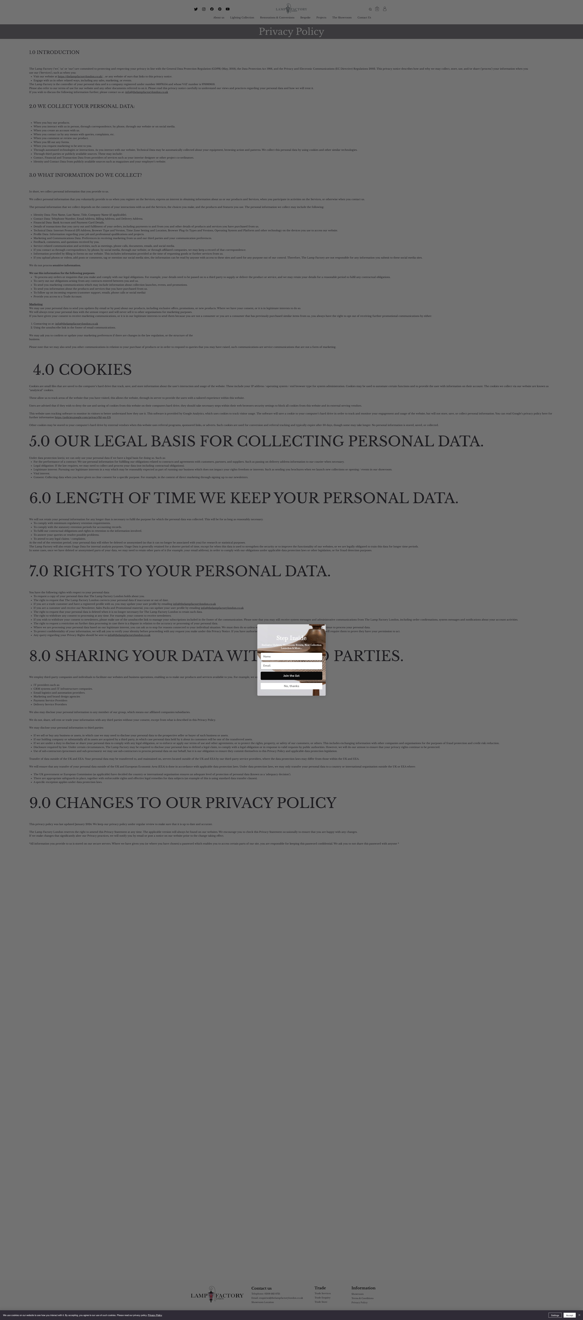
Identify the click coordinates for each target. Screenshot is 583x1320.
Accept (569, 1315)
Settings (555, 1315)
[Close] (579, 1315)
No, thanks (291, 686)
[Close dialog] (321, 628)
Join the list (291, 676)
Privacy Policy (155, 1315)
